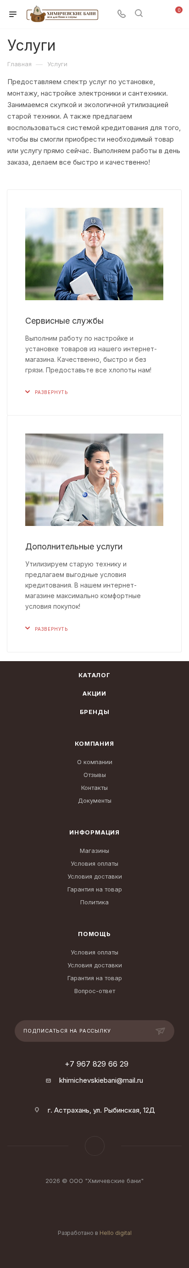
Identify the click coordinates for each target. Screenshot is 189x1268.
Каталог (94, 675)
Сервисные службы (64, 321)
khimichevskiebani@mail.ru (101, 1080)
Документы (94, 800)
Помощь (94, 933)
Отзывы (94, 774)
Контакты (94, 787)
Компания (94, 743)
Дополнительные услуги (73, 546)
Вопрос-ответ (94, 990)
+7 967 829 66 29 (96, 1064)
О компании (94, 761)
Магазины (94, 850)
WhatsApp (95, 1146)
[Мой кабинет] (156, 14)
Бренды (95, 711)
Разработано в (95, 1232)
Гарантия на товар (94, 889)
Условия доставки (94, 876)
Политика (94, 902)
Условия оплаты (94, 863)
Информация (94, 832)
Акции (94, 693)
